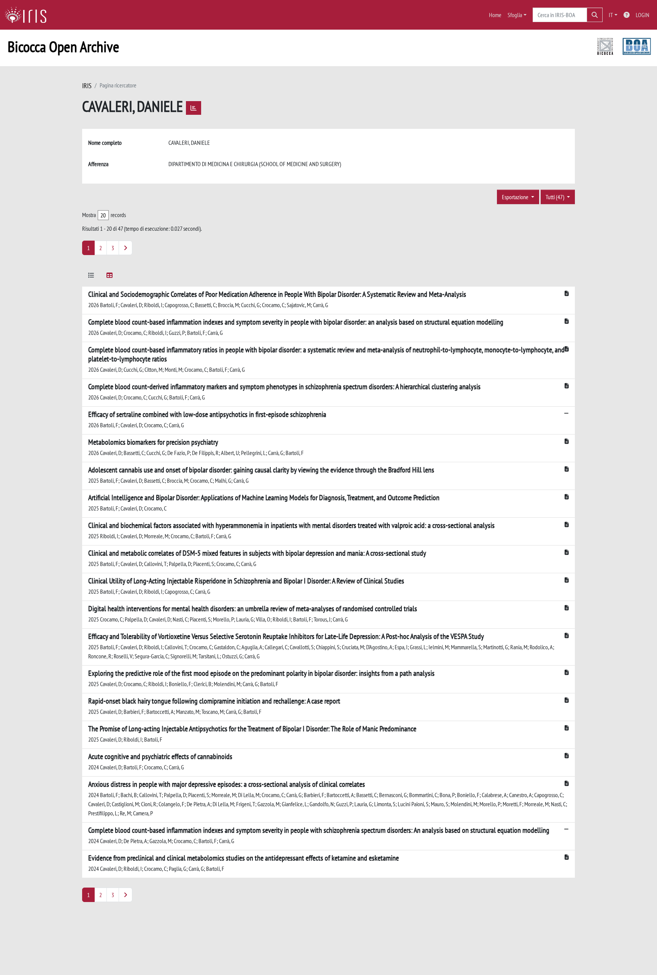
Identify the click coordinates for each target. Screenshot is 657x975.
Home (495, 15)
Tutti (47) (555, 197)
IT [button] (611, 15)
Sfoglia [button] (515, 15)
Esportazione (516, 197)
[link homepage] (28, 14)
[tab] (91, 276)
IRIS (87, 85)
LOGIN (642, 15)
